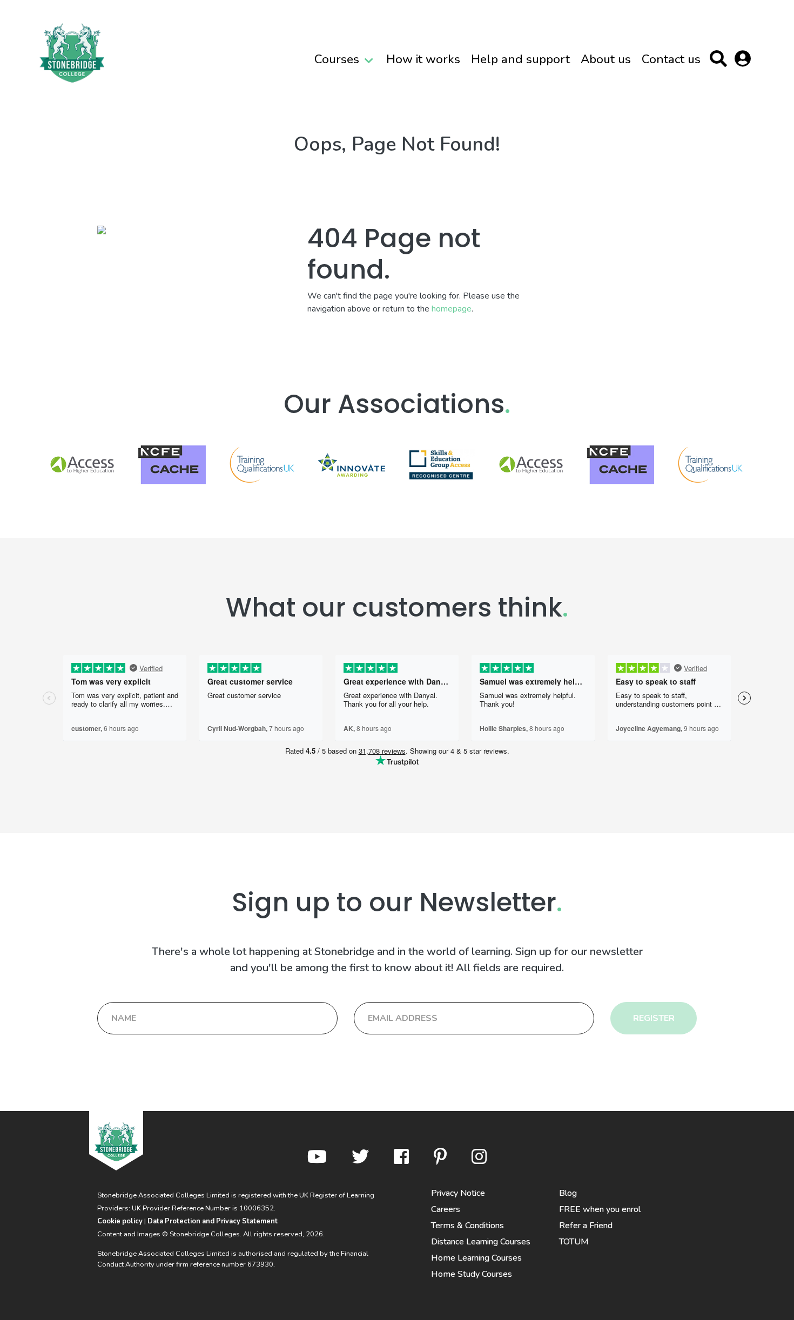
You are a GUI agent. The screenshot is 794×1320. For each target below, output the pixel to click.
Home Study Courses (471, 1274)
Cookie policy (120, 1221)
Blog (568, 1193)
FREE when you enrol (600, 1209)
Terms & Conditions (467, 1225)
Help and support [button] (520, 59)
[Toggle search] (721, 61)
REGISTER (654, 1018)
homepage (452, 309)
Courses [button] (336, 59)
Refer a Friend (586, 1225)
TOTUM (574, 1242)
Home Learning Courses (476, 1258)
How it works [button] (423, 59)
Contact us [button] (671, 59)
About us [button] (606, 59)
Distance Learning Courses (480, 1242)
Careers (445, 1209)
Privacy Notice (458, 1193)
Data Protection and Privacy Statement (212, 1221)
